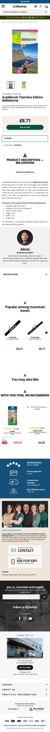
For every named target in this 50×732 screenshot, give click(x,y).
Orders (7, 684)
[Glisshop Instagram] (25, 619)
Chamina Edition (11, 94)
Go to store (25, 667)
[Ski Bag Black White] (12, 328)
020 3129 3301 (27, 561)
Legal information (10, 725)
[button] (25, 274)
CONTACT (25, 550)
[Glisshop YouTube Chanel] (30, 619)
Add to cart (25, 127)
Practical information (19, 694)
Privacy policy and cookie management (32, 725)
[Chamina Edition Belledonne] (25, 51)
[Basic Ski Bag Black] (35, 328)
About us (8, 689)
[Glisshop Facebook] (19, 619)
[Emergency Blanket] (37, 415)
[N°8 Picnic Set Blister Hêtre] (12, 416)
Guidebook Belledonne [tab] (25, 172)
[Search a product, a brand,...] (46, 12)
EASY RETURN (25, 2)
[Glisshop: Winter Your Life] (20, 6)
